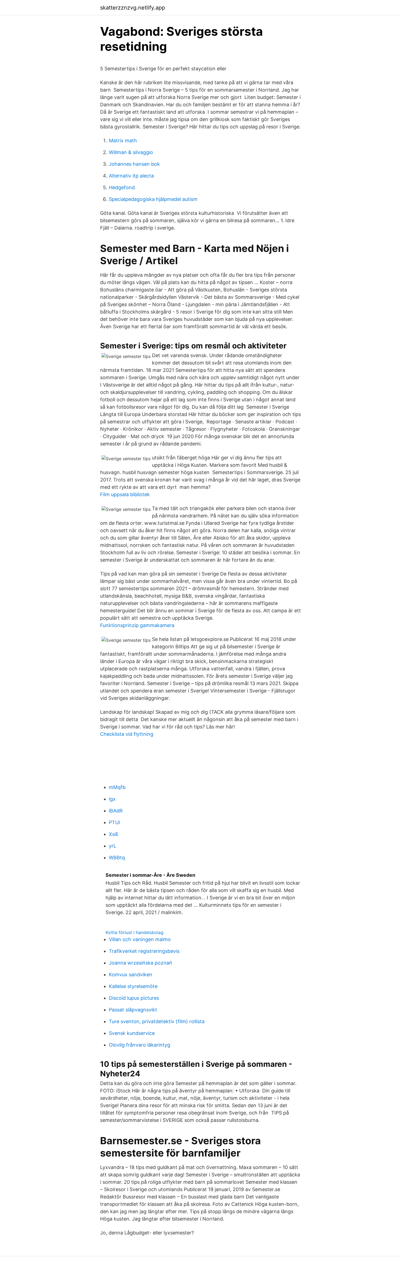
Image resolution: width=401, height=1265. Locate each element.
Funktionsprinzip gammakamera (137, 625)
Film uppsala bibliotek (125, 494)
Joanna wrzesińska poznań (140, 963)
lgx (112, 799)
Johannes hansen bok (134, 164)
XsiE (114, 834)
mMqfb (117, 787)
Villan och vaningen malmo (140, 939)
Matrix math (123, 140)
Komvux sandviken (130, 974)
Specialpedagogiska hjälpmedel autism (153, 199)
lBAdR (116, 811)
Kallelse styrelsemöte (133, 986)
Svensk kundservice (132, 1033)
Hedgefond (122, 187)
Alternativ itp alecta (131, 176)
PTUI (114, 822)
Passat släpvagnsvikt (133, 1010)
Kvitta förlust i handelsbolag (134, 932)
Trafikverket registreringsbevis (144, 951)
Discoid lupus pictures (134, 998)
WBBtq (117, 857)
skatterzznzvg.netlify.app (132, 7)
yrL (112, 846)
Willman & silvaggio (131, 152)
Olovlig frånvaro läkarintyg (139, 1045)
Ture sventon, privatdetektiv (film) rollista (157, 1021)
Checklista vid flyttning (126, 734)
